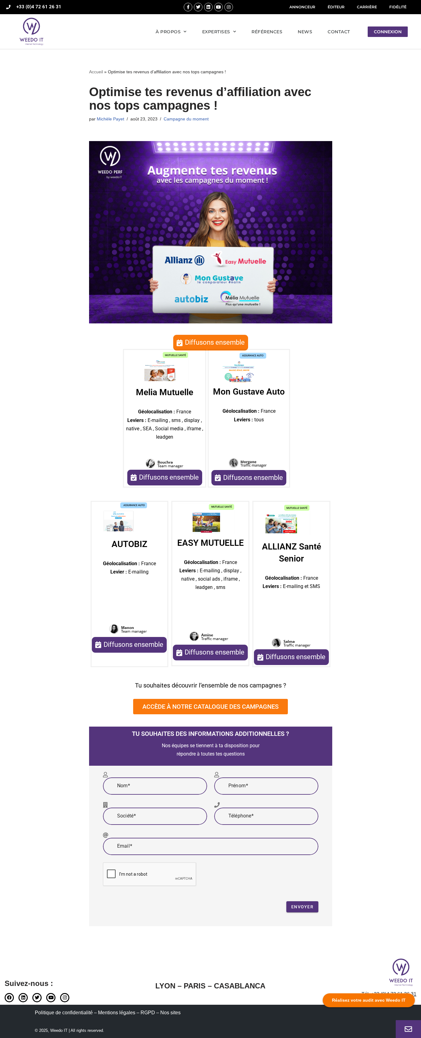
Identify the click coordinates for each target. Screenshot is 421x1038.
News (305, 31)
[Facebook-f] (188, 7)
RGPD (148, 1012)
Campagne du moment (186, 118)
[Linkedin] (208, 7)
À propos (168, 31)
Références (266, 31)
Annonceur (302, 7)
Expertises (216, 31)
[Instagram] (228, 7)
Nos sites (170, 1012)
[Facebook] (9, 997)
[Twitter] (198, 7)
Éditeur (336, 7)
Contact (339, 31)
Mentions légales (116, 1012)
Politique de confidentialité (64, 1012)
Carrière (367, 7)
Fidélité (398, 7)
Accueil (96, 71)
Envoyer (302, 906)
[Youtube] (218, 7)
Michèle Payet (110, 118)
